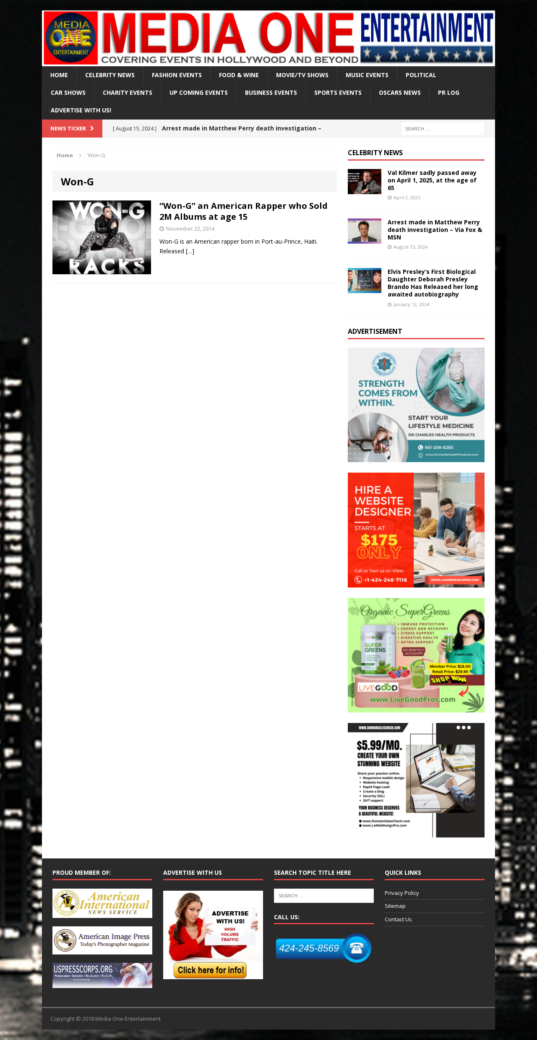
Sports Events (338, 92)
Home (59, 75)
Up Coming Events (198, 92)
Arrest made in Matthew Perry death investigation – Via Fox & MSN (435, 229)
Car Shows (68, 92)
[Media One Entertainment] (268, 38)
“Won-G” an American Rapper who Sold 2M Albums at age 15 (243, 211)
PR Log (448, 92)
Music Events (367, 75)
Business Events (271, 92)
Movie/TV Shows (302, 75)
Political (421, 75)
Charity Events (127, 92)
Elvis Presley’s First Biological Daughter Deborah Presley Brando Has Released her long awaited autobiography (433, 283)
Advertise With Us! (81, 110)
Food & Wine (239, 75)
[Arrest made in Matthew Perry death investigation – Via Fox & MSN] (364, 238)
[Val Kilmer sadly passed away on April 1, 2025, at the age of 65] (364, 189)
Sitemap (395, 906)
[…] (190, 251)
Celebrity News (110, 75)
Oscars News (400, 92)
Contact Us (398, 919)
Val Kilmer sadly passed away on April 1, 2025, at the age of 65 (432, 180)
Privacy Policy (402, 893)
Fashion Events (177, 75)
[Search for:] (443, 128)
